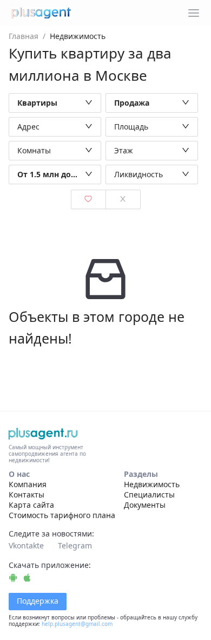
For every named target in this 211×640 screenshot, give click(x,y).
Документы (145, 505)
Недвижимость (152, 484)
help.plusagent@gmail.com (77, 624)
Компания (28, 484)
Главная (23, 36)
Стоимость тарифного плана (62, 515)
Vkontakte (26, 545)
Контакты (26, 494)
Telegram (75, 545)
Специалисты (149, 494)
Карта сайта (31, 505)
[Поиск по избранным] (88, 199)
